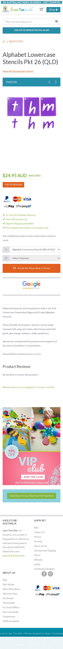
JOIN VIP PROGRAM (13, 184)
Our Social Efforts (11, 607)
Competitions (9, 616)
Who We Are (8, 584)
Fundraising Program (44, 569)
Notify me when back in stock (34, 268)
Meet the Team (10, 593)
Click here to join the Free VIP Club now (31, 495)
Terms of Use (40, 546)
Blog (5, 580)
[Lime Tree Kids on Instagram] (50, 573)
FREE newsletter (11, 621)
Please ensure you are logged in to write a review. (28, 387)
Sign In (45, 644)
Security (38, 541)
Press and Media (10, 612)
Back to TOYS (16, 41)
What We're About (11, 589)
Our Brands (8, 598)
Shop (54, 10)
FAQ (36, 527)
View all (18, 71)
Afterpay (38, 559)
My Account (17, 644)
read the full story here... (14, 555)
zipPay (37, 564)
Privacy (37, 536)
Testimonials (9, 602)
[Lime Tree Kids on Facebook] (44, 573)
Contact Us (39, 532)
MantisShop (44, 637)
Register (33, 644)
